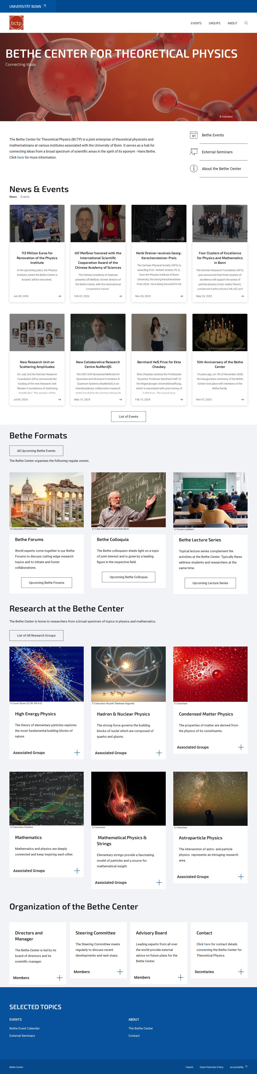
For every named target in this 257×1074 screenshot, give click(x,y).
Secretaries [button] (204, 972)
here (20, 157)
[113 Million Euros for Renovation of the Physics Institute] (59, 296)
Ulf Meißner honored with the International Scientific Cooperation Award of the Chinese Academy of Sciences (98, 260)
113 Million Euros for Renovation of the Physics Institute (37, 258)
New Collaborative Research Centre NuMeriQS (98, 364)
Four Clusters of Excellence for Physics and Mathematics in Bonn (220, 258)
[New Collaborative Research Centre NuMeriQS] (120, 400)
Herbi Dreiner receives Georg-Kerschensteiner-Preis (159, 255)
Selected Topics (35, 1006)
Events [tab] (25, 197)
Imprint (189, 1067)
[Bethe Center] (16, 22)
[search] (245, 25)
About (232, 23)
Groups (214, 23)
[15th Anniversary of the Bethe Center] (242, 400)
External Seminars (22, 1036)
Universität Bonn (25, 6)
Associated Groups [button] (29, 752)
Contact (134, 1036)
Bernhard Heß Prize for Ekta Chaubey (159, 364)
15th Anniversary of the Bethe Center (220, 364)
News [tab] (13, 197)
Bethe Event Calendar (24, 1028)
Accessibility (236, 1067)
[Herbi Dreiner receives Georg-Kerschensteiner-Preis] (181, 296)
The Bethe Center (140, 1028)
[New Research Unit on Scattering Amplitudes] (59, 400)
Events (196, 23)
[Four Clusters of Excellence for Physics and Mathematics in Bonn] (242, 296)
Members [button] (21, 978)
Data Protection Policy (211, 1067)
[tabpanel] (128, 77)
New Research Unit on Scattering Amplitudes (37, 364)
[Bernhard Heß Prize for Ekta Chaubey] (181, 400)
